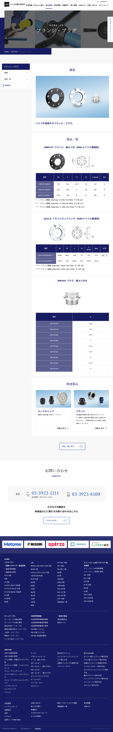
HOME (6, 52)
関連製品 (8, 85)
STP (103, 255)
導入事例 (74, 5)
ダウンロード (104, 5)
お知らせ (82, 5)
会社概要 (7, 703)
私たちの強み (39, 5)
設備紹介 (65, 5)
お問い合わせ (92, 5)
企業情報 (29, 5)
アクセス (7, 716)
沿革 (6, 713)
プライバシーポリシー (9, 729)
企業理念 (7, 710)
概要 (6, 73)
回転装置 (57, 5)
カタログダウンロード (110, 30)
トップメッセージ (10, 706)
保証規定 (38, 729)
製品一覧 (8, 79)
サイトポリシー (26, 729)
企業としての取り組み (12, 720)
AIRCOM (14, 52)
